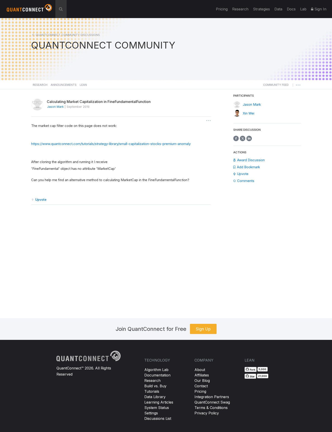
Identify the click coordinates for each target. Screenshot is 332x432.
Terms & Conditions (211, 407)
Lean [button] (83, 84)
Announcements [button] (64, 84)
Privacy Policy (206, 413)
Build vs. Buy (155, 386)
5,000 (262, 369)
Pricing (222, 9)
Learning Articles (158, 402)
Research (240, 9)
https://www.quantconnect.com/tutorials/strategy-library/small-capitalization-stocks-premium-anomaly (111, 144)
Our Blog (202, 380)
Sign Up (203, 329)
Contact (201, 386)
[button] (276, 86)
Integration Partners (211, 397)
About (199, 369)
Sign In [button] (319, 9)
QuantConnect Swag (212, 402)
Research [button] (40, 84)
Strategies (261, 9)
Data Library (155, 397)
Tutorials (151, 391)
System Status (156, 407)
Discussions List (157, 418)
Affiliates (201, 375)
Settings (151, 413)
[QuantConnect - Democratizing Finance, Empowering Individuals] (29, 9)
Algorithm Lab (156, 369)
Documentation (157, 375)
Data (278, 9)
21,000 (262, 376)
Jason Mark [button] (55, 106)
